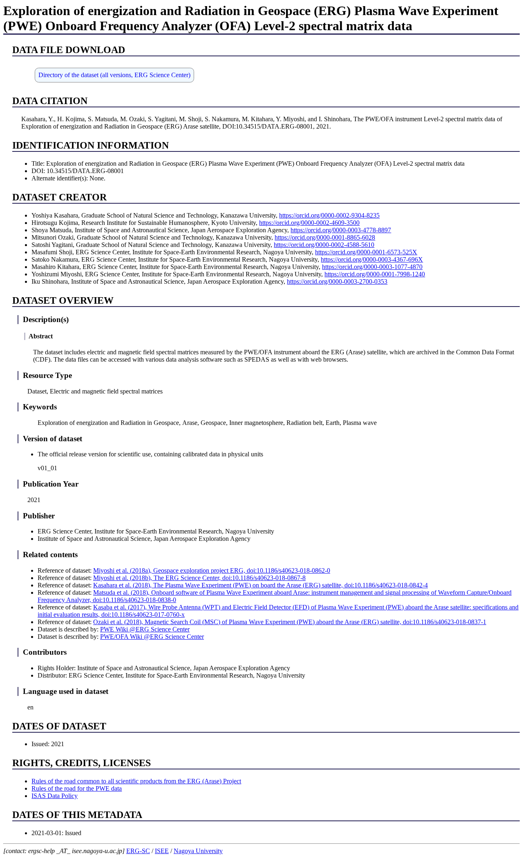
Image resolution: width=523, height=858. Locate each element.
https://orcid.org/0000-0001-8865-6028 (325, 237)
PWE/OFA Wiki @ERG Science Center (152, 636)
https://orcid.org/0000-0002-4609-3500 (309, 222)
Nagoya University (198, 850)
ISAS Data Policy (54, 795)
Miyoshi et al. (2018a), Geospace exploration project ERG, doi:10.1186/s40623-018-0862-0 (211, 570)
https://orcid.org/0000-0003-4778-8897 (341, 230)
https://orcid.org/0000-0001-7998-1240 (374, 274)
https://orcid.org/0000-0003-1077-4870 (372, 266)
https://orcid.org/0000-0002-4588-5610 (324, 244)
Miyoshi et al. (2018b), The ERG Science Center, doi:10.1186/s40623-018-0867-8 (199, 577)
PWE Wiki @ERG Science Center (145, 629)
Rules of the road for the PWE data (76, 788)
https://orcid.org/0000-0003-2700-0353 (337, 281)
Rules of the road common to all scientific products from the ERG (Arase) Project (136, 781)
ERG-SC (138, 850)
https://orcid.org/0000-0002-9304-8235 (329, 215)
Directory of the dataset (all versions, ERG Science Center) (114, 74)
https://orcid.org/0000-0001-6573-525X (366, 252)
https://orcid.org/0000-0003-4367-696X (372, 259)
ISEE (162, 850)
